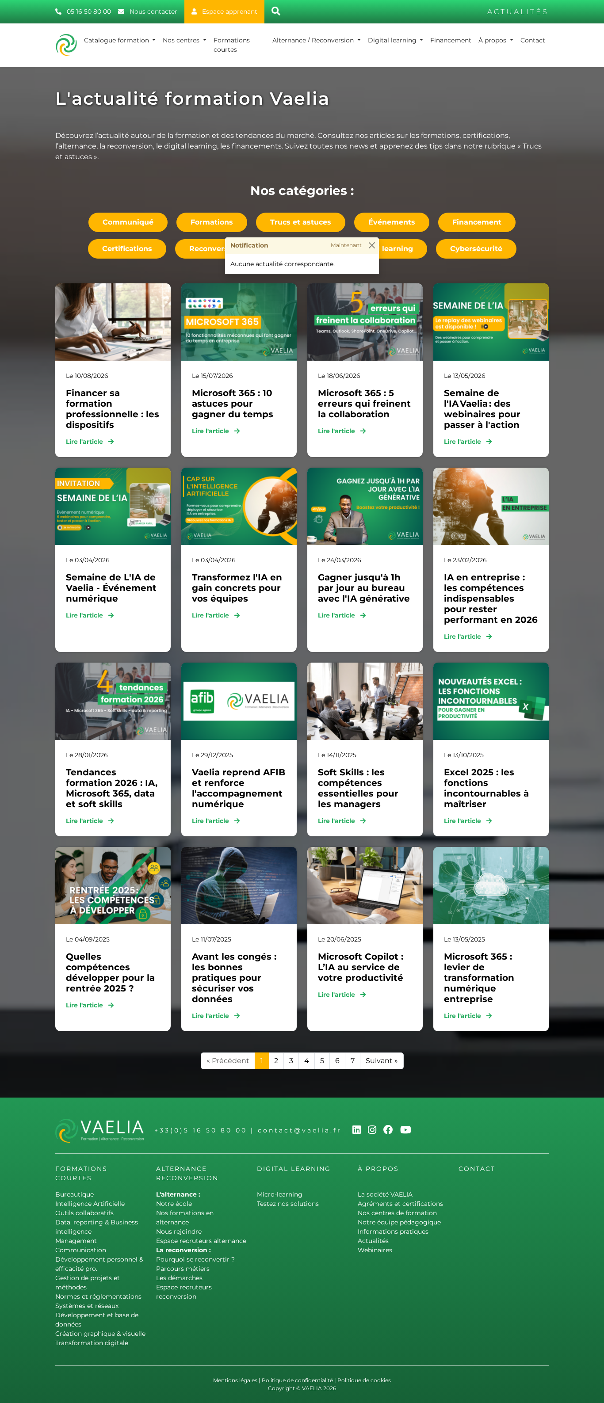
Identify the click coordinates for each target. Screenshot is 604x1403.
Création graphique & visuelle (100, 1334)
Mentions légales (235, 1380)
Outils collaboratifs (84, 1213)
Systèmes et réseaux (87, 1306)
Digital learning (393, 40)
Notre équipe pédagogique (399, 1222)
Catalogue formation (117, 40)
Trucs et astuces (300, 222)
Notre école (174, 1204)
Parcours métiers (183, 1269)
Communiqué (128, 222)
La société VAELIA (385, 1194)
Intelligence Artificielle (90, 1204)
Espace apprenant (228, 11)
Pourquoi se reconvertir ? (195, 1259)
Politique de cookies (364, 1380)
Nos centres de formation (397, 1213)
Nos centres (182, 40)
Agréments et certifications (400, 1204)
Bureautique (74, 1194)
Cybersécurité (476, 248)
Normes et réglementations (98, 1296)
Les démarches (179, 1278)
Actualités (373, 1241)
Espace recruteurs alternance (201, 1241)
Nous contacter (152, 11)
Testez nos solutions (288, 1204)
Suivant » (382, 1060)
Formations (212, 222)
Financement (450, 40)
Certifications (127, 248)
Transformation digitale (91, 1343)
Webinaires (375, 1250)
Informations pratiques (393, 1231)
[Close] (371, 245)
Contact (532, 40)
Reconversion (214, 248)
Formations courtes (232, 44)
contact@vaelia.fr (300, 1130)
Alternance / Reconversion (314, 40)
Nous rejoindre (179, 1231)
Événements (391, 222)
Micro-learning (279, 1194)
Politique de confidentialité (297, 1380)
